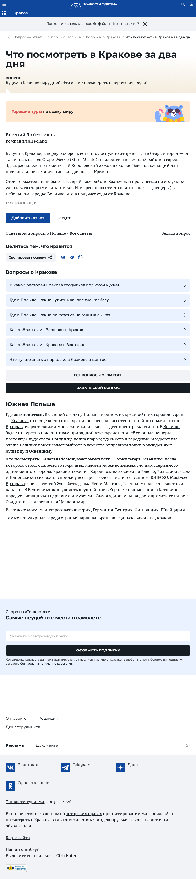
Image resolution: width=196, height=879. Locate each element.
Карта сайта (18, 837)
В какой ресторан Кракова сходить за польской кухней (65, 285)
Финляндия (146, 509)
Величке (171, 426)
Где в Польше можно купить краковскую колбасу (59, 300)
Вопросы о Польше (64, 37)
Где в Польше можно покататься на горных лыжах (60, 315)
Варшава (87, 518)
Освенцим (152, 459)
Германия (103, 509)
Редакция (48, 718)
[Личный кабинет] (191, 4)
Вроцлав (14, 426)
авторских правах (84, 813)
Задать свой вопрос (98, 388)
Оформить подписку (98, 650)
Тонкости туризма (9, 37)
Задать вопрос (176, 233)
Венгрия (123, 509)
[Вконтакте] (63, 257)
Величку (28, 445)
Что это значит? (125, 23)
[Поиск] (183, 4)
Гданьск (125, 518)
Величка (55, 193)
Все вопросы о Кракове (98, 375)
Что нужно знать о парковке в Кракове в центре (58, 359)
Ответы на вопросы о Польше (36, 233)
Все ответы (81, 233)
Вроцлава (15, 483)
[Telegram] (71, 257)
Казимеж (117, 181)
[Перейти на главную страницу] (93, 4)
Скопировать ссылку (27, 257)
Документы (47, 745)
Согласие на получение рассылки (46, 663)
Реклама (15, 745)
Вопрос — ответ (27, 37)
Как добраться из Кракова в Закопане (48, 344)
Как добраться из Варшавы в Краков (46, 329)
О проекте (16, 718)
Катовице (168, 489)
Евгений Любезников (30, 135)
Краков (60, 471)
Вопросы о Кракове (103, 37)
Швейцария (173, 509)
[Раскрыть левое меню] (4, 4)
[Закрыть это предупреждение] (145, 24)
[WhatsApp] (80, 257)
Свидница (62, 439)
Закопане (145, 518)
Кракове (19, 420)
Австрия (82, 509)
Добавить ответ (27, 218)
